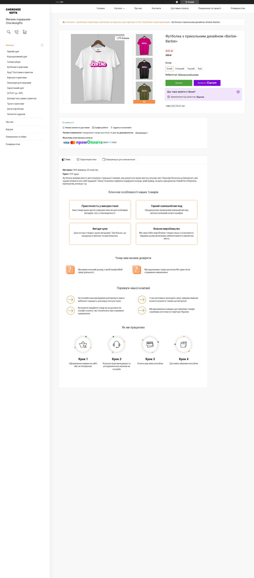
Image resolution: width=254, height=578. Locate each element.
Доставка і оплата (180, 8)
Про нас (9, 122)
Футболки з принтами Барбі (156, 22)
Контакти (156, 8)
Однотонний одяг (15, 88)
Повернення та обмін (16, 137)
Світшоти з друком (16, 114)
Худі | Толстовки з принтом (20, 72)
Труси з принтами (15, 104)
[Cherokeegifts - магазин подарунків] (25, 11)
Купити (179, 83)
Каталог (10, 45)
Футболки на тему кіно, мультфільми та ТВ (120, 22)
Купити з (202, 83)
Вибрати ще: (182, 75)
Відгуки (9, 129)
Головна (101, 8)
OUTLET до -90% (15, 93)
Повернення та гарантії (209, 8)
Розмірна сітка (13, 144)
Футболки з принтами (17, 67)
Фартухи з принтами (17, 77)
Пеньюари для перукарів (19, 83)
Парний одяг (13, 51)
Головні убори (13, 62)
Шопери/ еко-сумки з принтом (21, 98)
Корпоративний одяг (17, 56)
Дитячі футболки (15, 109)
